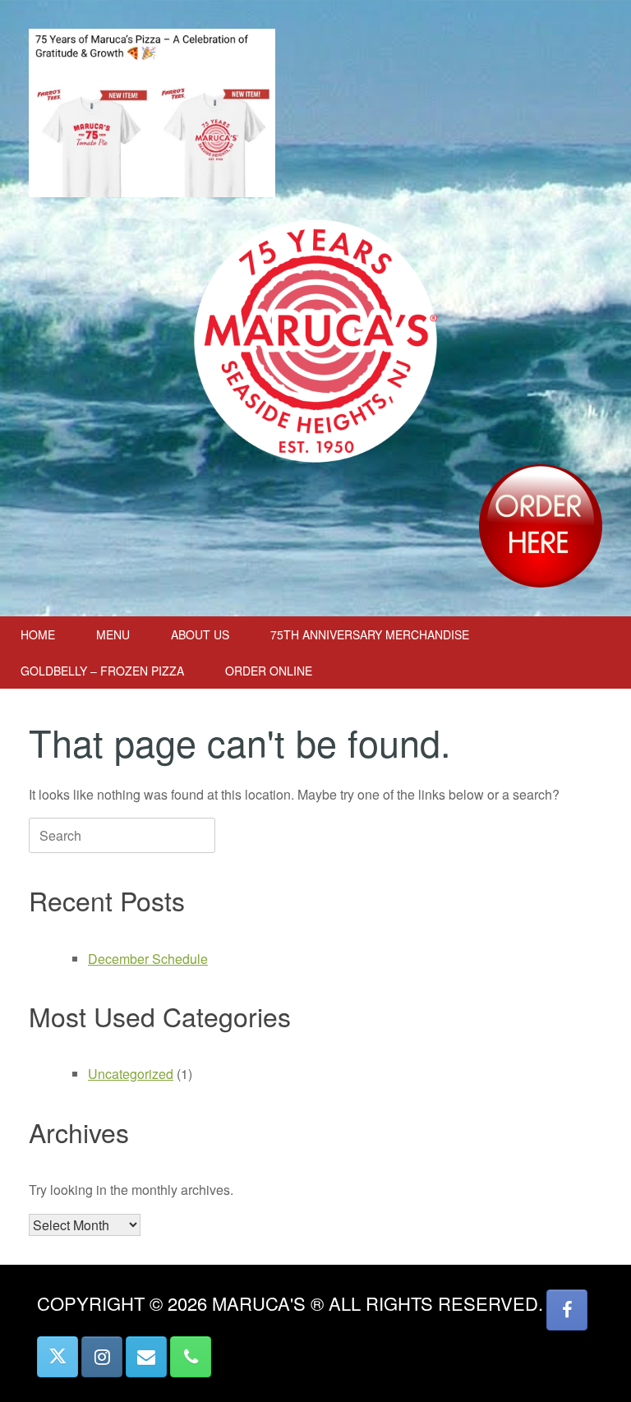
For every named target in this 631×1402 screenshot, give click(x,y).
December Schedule (148, 958)
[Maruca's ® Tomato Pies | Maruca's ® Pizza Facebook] (566, 1310)
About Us (200, 634)
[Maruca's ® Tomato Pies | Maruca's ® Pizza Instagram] (101, 1356)
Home (38, 634)
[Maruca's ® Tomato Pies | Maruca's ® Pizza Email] (146, 1356)
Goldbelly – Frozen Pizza (102, 670)
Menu (113, 634)
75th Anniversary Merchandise (369, 634)
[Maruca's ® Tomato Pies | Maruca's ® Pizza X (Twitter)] (57, 1356)
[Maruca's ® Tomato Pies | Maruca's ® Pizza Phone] (190, 1356)
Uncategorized (130, 1073)
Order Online (268, 670)
